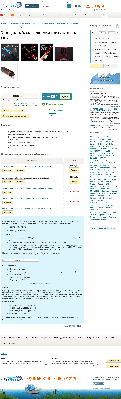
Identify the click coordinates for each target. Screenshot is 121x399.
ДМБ (109, 215)
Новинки (6, 15)
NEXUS (108, 182)
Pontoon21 (94, 189)
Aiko (109, 139)
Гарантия (37, 15)
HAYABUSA (112, 163)
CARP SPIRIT (95, 151)
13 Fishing (94, 137)
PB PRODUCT (103, 186)
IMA (91, 170)
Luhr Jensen (111, 172)
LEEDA (92, 172)
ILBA (114, 167)
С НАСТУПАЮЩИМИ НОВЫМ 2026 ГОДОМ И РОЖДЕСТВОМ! (104, 110)
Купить (65, 96)
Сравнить (7, 110)
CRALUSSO (111, 49)
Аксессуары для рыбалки (20, 23)
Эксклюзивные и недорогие (105, 42)
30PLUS (105, 137)
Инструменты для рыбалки (43, 23)
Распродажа (18, 15)
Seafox (92, 196)
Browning (98, 53)
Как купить (78, 15)
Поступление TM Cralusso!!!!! (101, 126)
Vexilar (100, 207)
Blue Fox (106, 146)
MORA (100, 182)
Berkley (100, 144)
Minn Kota (102, 179)
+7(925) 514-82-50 (93, 6)
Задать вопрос (113, 366)
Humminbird (105, 167)
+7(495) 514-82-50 (38, 378)
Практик (112, 217)
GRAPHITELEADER (97, 163)
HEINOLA (93, 165)
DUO (92, 156)
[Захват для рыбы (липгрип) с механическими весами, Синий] (10, 62)
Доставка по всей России (105, 78)
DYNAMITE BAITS (103, 156)
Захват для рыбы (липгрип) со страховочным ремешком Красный (27, 188)
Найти (96, 66)
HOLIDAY (93, 167)
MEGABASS (111, 177)
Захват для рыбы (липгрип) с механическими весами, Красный (26, 166)
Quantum (115, 57)
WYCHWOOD (95, 212)
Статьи (87, 15)
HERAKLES (99, 49)
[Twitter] (73, 326)
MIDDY (97, 57)
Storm (100, 200)
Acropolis (101, 139)
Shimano (110, 196)
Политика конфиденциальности (102, 388)
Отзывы (26, 338)
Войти (105, 15)
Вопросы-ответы (15, 338)
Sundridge (94, 205)
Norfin (92, 184)
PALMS (93, 186)
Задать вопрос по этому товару (15, 116)
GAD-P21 (103, 158)
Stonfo (92, 200)
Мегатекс (108, 46)
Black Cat (98, 60)
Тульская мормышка (98, 219)
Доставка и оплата (50, 15)
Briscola (93, 149)
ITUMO (98, 170)
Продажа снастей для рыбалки (103, 228)
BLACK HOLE (95, 146)
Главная (3, 338)
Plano (114, 186)
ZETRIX (93, 215)
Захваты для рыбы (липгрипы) (26, 27)
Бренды (69, 15)
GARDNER (94, 160)
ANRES (93, 142)
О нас (61, 15)
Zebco (105, 57)
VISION (109, 207)
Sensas (101, 196)
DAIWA (112, 153)
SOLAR (93, 198)
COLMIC (106, 38)
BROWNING (103, 149)
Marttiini (93, 177)
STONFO (98, 46)
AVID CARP (109, 142)
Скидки (28, 15)
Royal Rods (102, 193)
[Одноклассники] (75, 326)
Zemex (113, 212)
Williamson (101, 210)
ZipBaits (102, 215)
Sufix (108, 203)
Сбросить (110, 66)
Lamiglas (107, 170)
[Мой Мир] (78, 326)
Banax (92, 144)
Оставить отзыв (113, 361)
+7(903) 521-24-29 (65, 378)
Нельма (103, 217)
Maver (101, 177)
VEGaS (93, 207)
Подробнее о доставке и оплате (42, 283)
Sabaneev (113, 193)
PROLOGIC (94, 191)
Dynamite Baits (110, 53)
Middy (92, 179)
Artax (100, 142)
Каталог (4, 23)
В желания (19, 110)
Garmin (104, 160)
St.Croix (109, 198)
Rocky (92, 193)
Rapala (97, 38)
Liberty (100, 172)
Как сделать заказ (92, 338)
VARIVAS (111, 205)
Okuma (100, 184)
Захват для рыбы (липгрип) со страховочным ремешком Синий (26, 198)
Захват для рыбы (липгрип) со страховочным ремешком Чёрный (27, 208)
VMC (92, 210)
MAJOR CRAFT (96, 174)
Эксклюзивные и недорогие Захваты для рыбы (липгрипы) (25, 104)
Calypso (114, 149)
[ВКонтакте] (70, 326)
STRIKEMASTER (96, 203)
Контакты (96, 15)
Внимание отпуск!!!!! (98, 91)
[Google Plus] (80, 326)
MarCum (108, 174)
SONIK (101, 198)
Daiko (104, 153)
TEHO (103, 205)
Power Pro (105, 189)
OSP (107, 184)
